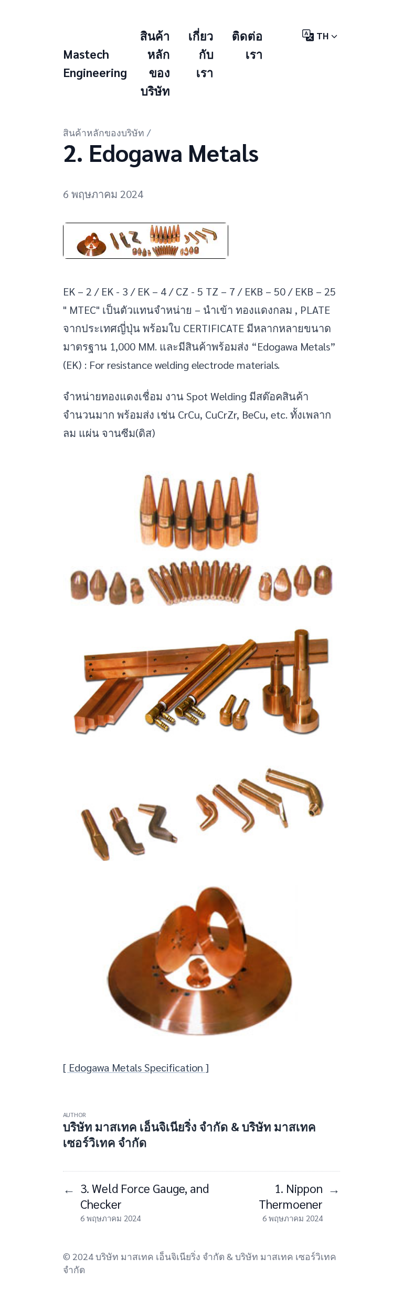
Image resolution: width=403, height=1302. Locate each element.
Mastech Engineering (95, 63)
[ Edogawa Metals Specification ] (136, 1067)
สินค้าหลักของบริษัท (103, 132)
